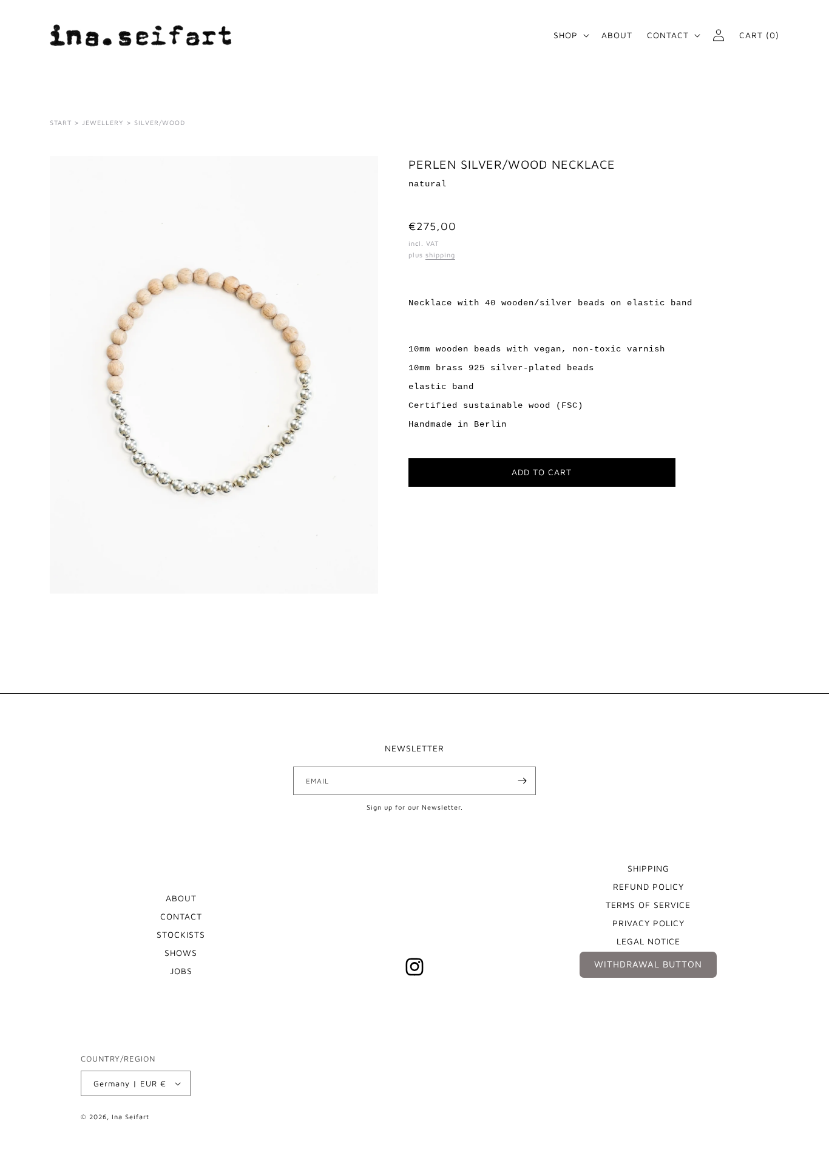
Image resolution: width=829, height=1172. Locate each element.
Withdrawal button (648, 964)
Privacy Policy (648, 923)
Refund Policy (648, 886)
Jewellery (103, 122)
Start (61, 122)
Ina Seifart (130, 1116)
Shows (180, 952)
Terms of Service (648, 904)
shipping (440, 255)
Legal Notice (648, 941)
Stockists (181, 934)
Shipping (648, 868)
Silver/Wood (159, 122)
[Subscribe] (522, 781)
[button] (570, 35)
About (181, 898)
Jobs (181, 971)
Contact (181, 916)
